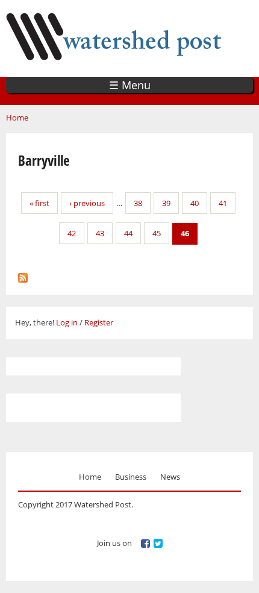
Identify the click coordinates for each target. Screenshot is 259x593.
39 (166, 203)
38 (138, 203)
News (170, 476)
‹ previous (87, 203)
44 (128, 233)
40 (194, 203)
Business (130, 476)
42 (71, 233)
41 (223, 203)
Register (98, 322)
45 (156, 233)
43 (100, 233)
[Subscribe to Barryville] (23, 274)
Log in (67, 322)
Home (17, 117)
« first (39, 203)
